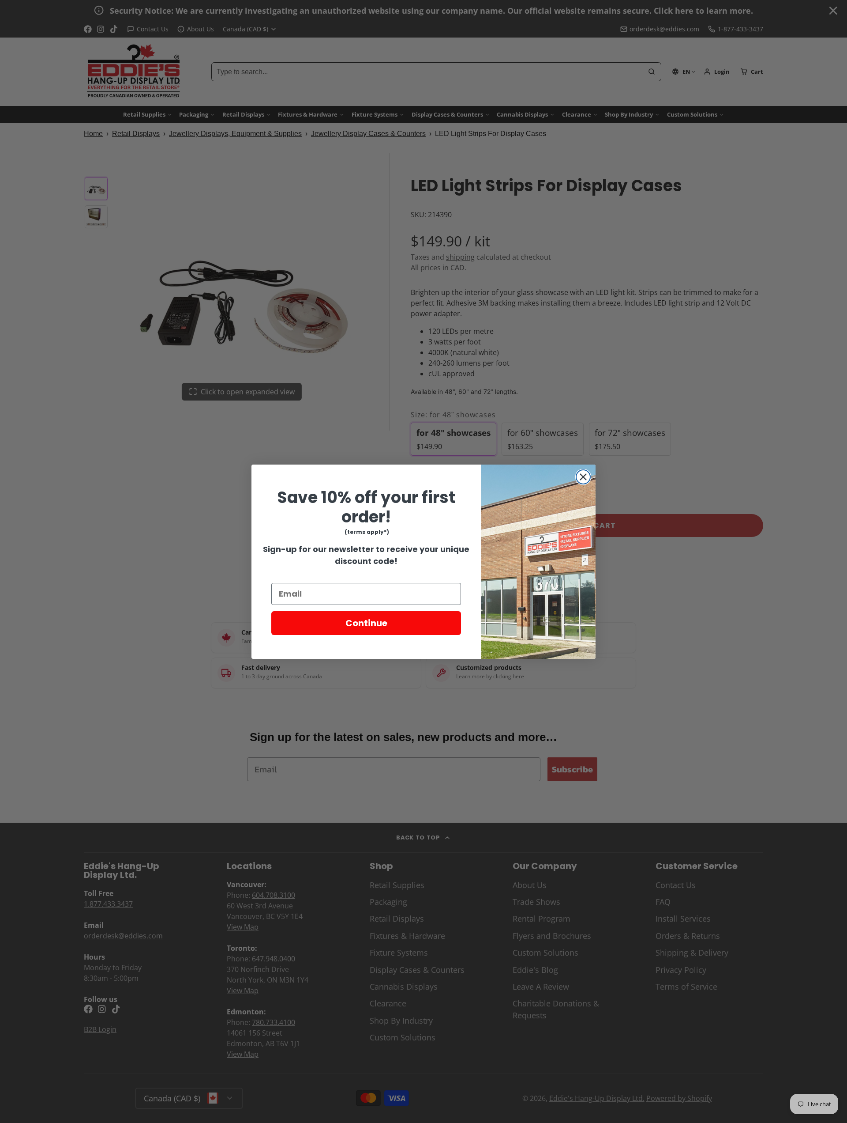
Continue (366, 623)
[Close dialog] (583, 477)
